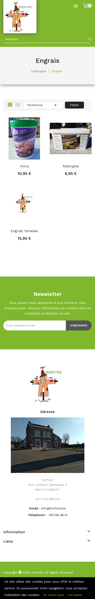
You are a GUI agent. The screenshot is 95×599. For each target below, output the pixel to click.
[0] (85, 5)
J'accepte (74, 595)
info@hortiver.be (53, 508)
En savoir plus (53, 595)
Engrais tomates (24, 231)
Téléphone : (38, 515)
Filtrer (74, 105)
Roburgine (71, 166)
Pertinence (42, 105)
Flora (24, 166)
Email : (34, 508)
